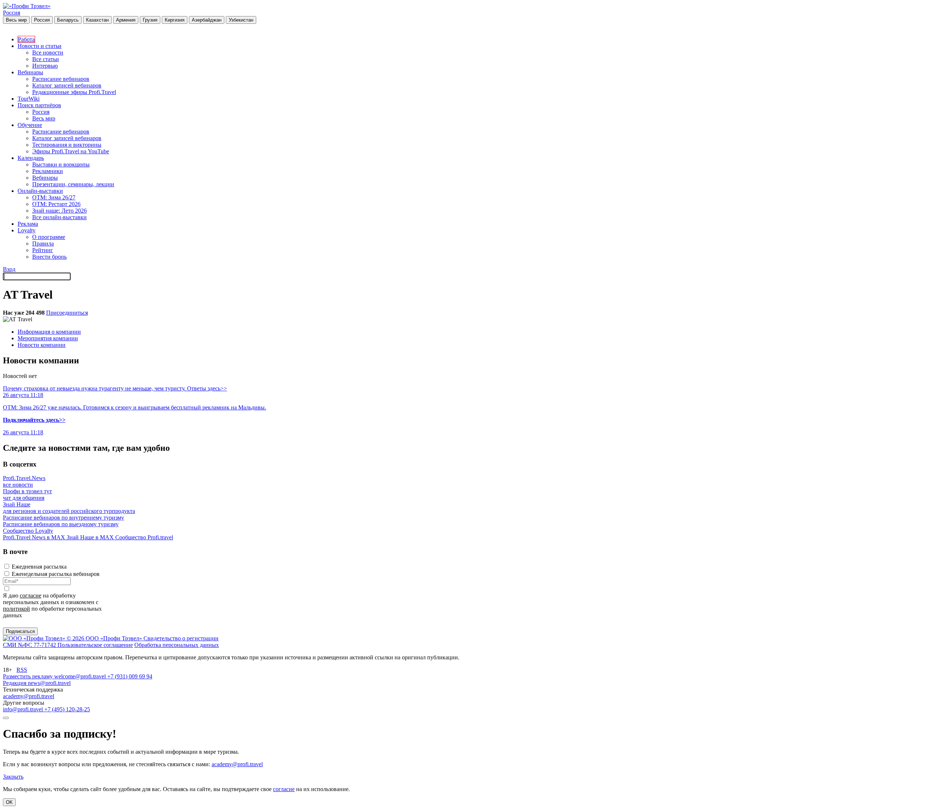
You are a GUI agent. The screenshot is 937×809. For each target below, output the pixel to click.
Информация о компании (49, 332)
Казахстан (97, 20)
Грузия (150, 20)
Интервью (45, 66)
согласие (30, 595)
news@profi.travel (49, 683)
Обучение (30, 125)
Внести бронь (49, 257)
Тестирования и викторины (66, 145)
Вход (9, 269)
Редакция (15, 683)
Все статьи (45, 59)
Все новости (47, 52)
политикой (16, 609)
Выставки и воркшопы (61, 164)
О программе (48, 237)
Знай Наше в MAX (91, 537)
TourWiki (29, 98)
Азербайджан (206, 20)
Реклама (28, 224)
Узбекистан (241, 20)
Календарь (31, 158)
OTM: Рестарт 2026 (56, 204)
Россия (11, 13)
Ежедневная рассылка (39, 566)
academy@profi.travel (28, 696)
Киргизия (174, 20)
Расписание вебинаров (60, 79)
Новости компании (42, 345)
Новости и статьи (39, 46)
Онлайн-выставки (40, 191)
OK (9, 802)
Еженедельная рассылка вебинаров (56, 574)
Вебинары (30, 72)
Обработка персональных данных (176, 645)
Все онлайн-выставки (59, 217)
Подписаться (20, 631)
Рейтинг (42, 250)
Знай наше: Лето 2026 (59, 210)
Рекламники (47, 171)
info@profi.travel (23, 709)
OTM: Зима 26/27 (53, 197)
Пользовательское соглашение (95, 645)
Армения (125, 20)
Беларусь (68, 20)
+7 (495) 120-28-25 (67, 709)
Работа (26, 39)
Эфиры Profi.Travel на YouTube (70, 151)
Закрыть (13, 777)
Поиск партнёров (39, 105)
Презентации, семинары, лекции (73, 184)
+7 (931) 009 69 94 (129, 676)
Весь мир (16, 20)
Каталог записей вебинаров (66, 85)
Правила (43, 243)
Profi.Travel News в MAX (35, 537)
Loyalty (27, 230)
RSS (21, 670)
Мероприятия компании (48, 338)
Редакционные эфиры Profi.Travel (74, 92)
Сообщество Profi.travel (144, 537)
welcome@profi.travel (80, 676)
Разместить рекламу (28, 676)
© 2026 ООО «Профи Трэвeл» (105, 638)
